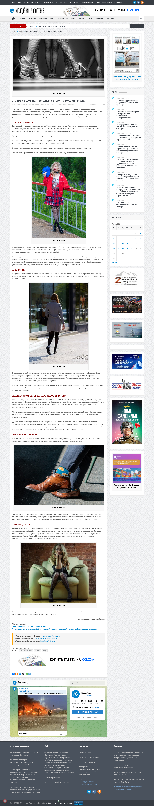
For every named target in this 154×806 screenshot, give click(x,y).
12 (123, 243)
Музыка (76, 2)
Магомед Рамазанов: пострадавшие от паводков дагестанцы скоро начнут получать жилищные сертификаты (128, 191)
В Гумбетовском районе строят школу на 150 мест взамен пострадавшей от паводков (127, 149)
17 (114, 248)
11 (118, 243)
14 (131, 243)
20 (127, 248)
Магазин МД (111, 18)
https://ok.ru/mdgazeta (47, 641)
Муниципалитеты (87, 2)
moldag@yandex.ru (86, 782)
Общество (43, 18)
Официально (48, 2)
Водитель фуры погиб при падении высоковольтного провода (127, 102)
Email (103, 104)
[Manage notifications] (5, 801)
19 (123, 248)
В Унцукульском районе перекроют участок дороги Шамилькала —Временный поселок (128, 177)
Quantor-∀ (52, 803)
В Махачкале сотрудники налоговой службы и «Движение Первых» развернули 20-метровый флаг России (127, 163)
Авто (90, 18)
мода (44, 651)
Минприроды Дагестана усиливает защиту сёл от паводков (127, 126)
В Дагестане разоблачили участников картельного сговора (127, 204)
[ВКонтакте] (13, 674)
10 (114, 243)
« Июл (114, 262)
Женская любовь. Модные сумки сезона (29, 626)
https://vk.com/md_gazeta (51, 636)
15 (136, 243)
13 (127, 243)
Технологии (99, 18)
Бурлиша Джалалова (26, 651)
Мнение (26, 2)
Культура (82, 18)
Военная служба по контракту (112, 2)
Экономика (32, 18)
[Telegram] (29, 674)
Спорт (73, 18)
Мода (60, 104)
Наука (52, 18)
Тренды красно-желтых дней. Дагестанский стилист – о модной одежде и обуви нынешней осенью (54, 629)
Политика (21, 18)
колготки (37, 651)
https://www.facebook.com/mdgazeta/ (46, 638)
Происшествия (63, 18)
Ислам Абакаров (28, 104)
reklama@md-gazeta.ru (88, 784)
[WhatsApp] (26, 674)
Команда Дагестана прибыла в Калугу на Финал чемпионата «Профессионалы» (129, 114)
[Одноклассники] (16, 674)
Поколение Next (36, 2)
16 (140, 243)
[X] (23, 674)
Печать (94, 104)
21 (131, 248)
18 (118, 248)
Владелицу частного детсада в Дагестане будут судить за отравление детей (128, 137)
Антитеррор (68, 2)
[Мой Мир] (20, 674)
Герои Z (97, 2)
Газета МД (58, 2)
